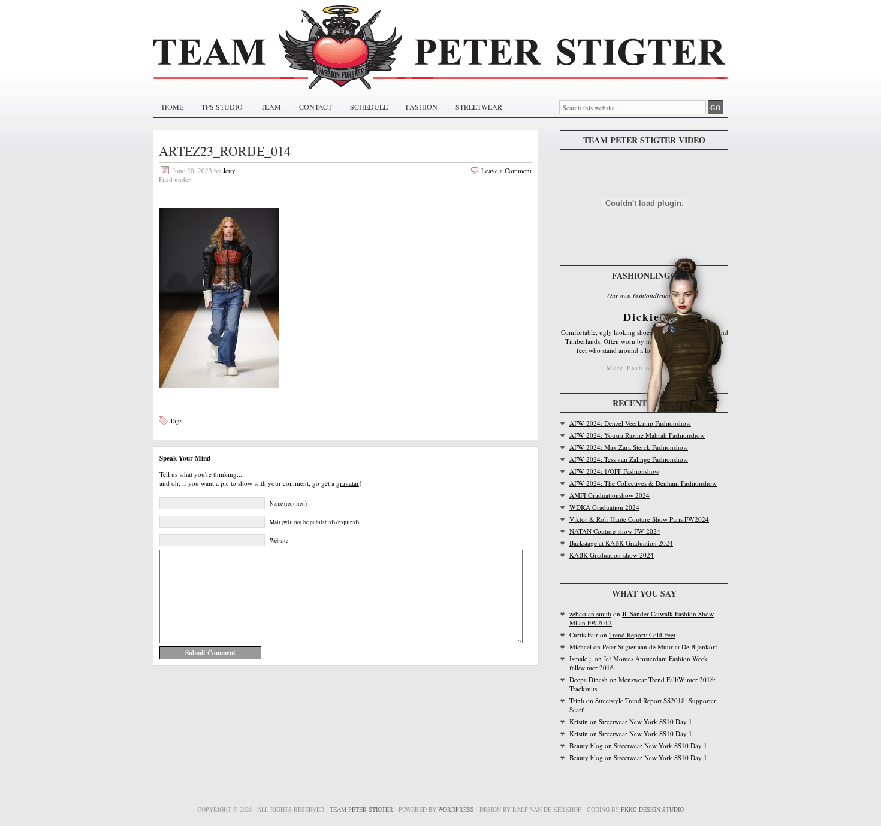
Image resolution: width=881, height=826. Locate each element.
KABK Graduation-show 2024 (611, 554)
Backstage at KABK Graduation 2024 (621, 542)
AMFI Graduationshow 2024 (609, 495)
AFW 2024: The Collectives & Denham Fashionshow (643, 483)
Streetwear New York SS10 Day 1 (645, 721)
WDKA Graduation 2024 (604, 507)
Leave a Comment (506, 170)
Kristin (578, 721)
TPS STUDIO (222, 106)
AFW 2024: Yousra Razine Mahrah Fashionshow (637, 435)
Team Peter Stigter (361, 809)
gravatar (347, 483)
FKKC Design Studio (652, 809)
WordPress (456, 809)
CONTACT (315, 106)
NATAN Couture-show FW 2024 (614, 531)
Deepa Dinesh (588, 679)
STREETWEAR (478, 106)
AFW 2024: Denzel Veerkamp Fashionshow (630, 423)
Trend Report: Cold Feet (642, 634)
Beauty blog (586, 745)
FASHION (422, 106)
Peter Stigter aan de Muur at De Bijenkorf (659, 646)
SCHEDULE (369, 106)
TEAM (271, 106)
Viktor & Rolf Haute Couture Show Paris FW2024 (639, 519)
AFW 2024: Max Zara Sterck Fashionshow (628, 447)
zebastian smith (590, 613)
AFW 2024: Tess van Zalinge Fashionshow (628, 459)
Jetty (229, 170)
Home (172, 106)
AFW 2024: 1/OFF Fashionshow (614, 471)
